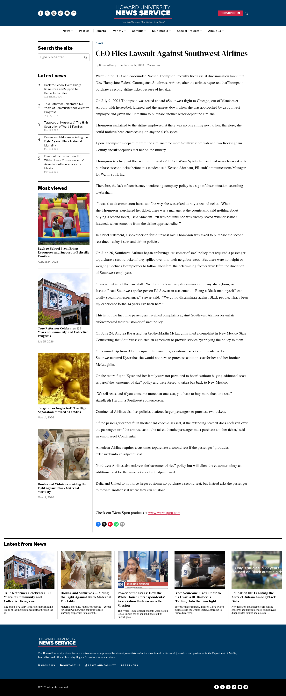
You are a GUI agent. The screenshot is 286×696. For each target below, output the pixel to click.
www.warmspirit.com (164, 512)
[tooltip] (40, 13)
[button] (85, 57)
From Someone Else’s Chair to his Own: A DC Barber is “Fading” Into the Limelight (198, 597)
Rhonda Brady (108, 65)
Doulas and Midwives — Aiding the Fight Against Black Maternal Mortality (66, 141)
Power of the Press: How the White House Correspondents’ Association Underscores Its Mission (141, 599)
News (99, 43)
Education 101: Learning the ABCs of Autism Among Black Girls (254, 597)
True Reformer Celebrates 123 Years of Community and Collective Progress (66, 108)
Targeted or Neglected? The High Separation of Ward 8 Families (62, 410)
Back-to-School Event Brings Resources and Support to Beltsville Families (63, 89)
